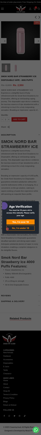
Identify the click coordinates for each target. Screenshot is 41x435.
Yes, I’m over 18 (20, 222)
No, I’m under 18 (20, 228)
